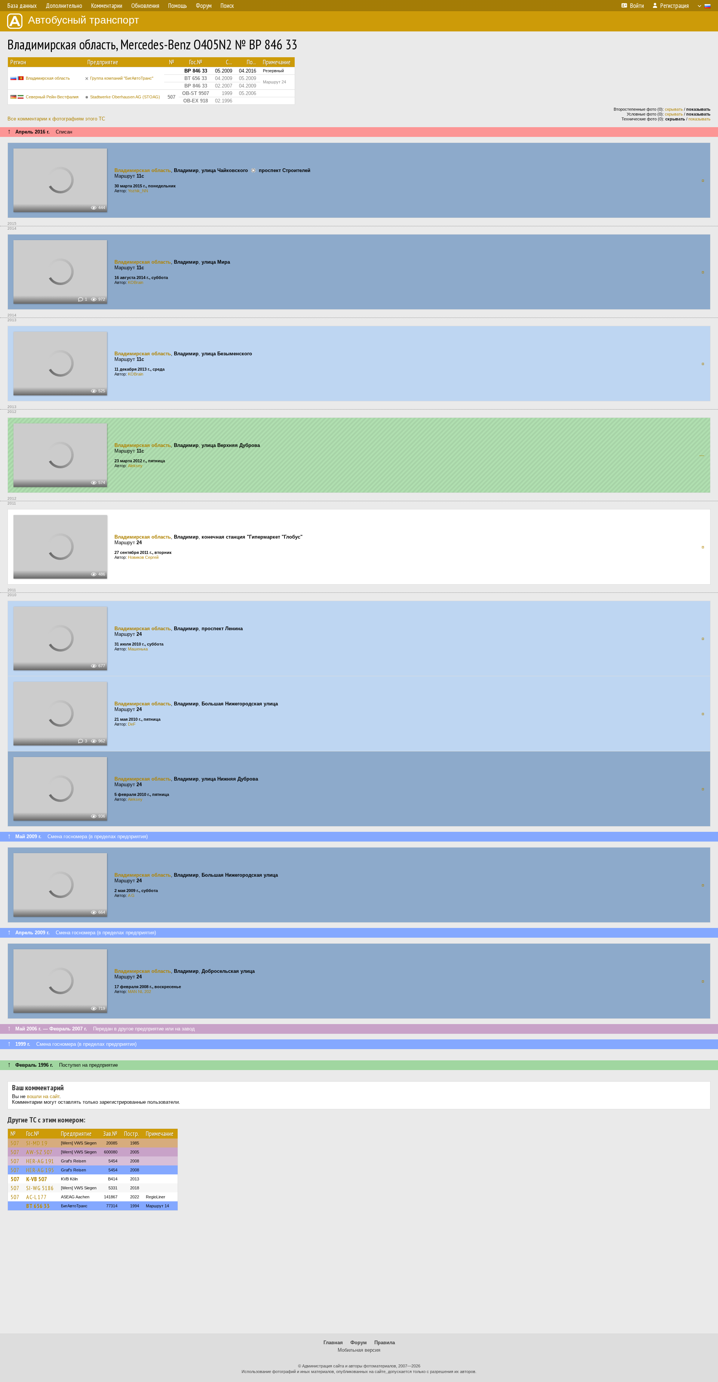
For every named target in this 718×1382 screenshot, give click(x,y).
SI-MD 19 (36, 1143)
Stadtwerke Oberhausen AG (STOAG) (125, 97)
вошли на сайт (43, 1096)
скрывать (674, 109)
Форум (358, 1342)
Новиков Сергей (143, 557)
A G (131, 895)
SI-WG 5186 (40, 1188)
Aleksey (135, 465)
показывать (699, 119)
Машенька (138, 649)
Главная (333, 1342)
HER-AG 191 (40, 1161)
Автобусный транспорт (83, 20)
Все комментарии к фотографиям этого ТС (56, 119)
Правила (384, 1342)
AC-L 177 (36, 1197)
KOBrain (135, 282)
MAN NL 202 (139, 991)
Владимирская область (48, 78)
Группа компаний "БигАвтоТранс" (121, 78)
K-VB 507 (36, 1179)
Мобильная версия (359, 1350)
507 (14, 1143)
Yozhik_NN (138, 191)
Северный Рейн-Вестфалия (52, 97)
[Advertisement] (359, 1275)
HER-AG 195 (40, 1170)
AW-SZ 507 (39, 1152)
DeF (132, 724)
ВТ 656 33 (38, 1206)
